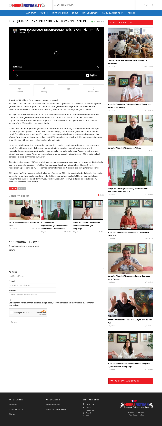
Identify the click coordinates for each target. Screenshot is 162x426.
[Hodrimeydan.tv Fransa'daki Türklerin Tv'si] (27, 5)
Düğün (75, 13)
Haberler (131, 13)
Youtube (89, 413)
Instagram (89, 410)
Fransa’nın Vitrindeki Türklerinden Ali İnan (124, 148)
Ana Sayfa (31, 13)
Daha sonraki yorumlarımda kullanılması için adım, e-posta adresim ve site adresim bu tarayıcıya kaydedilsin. (51, 304)
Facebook (89, 404)
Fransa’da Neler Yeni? (112, 13)
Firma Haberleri (90, 13)
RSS (87, 416)
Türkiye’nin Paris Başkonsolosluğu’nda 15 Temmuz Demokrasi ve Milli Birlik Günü (54, 225)
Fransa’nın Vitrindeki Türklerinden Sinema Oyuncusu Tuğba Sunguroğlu (86, 225)
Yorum (12, 250)
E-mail (12, 281)
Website (12, 290)
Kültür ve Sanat (60, 13)
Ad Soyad (13, 272)
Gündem (44, 13)
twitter (88, 407)
